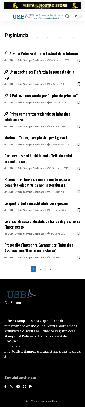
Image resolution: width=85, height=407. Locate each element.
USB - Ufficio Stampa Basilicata (26, 60)
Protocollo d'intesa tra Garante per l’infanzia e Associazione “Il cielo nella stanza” (39, 247)
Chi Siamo (12, 303)
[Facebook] (5, 387)
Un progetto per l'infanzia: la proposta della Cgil (39, 74)
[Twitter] (11, 387)
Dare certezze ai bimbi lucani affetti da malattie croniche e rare (40, 158)
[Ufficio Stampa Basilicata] (38, 16)
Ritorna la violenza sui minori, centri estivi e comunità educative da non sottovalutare (37, 182)
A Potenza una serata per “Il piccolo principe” (43, 95)
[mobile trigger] (8, 16)
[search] (67, 16)
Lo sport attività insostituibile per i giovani (36, 203)
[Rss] (30, 387)
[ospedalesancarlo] (42, 23)
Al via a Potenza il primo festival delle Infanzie (43, 53)
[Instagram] (24, 387)
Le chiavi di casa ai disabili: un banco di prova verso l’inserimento (42, 223)
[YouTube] (18, 387)
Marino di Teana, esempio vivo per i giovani (35, 138)
